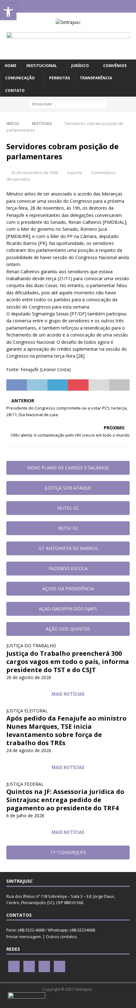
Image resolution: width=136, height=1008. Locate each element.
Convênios (115, 65)
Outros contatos (61, 936)
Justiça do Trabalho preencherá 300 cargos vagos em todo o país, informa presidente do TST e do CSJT (67, 661)
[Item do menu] (49, 6)
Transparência (96, 78)
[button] (8, 12)
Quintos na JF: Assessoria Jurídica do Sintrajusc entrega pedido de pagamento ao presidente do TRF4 (65, 799)
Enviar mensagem (23, 936)
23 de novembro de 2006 (34, 172)
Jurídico (80, 65)
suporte (74, 172)
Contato (15, 90)
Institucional (41, 65)
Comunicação (20, 78)
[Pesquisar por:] (68, 104)
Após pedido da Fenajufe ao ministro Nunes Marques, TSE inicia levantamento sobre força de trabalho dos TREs (66, 730)
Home (10, 65)
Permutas (59, 78)
